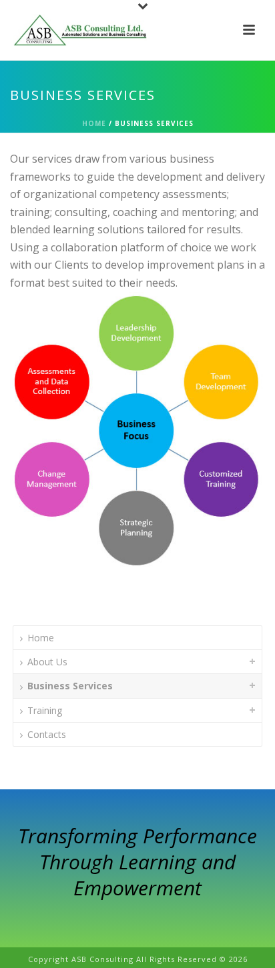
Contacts (46, 734)
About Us (47, 661)
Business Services (70, 685)
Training (44, 710)
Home (94, 123)
